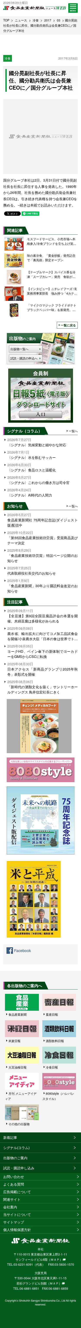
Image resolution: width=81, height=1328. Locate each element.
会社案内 (10, 1206)
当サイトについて (17, 1214)
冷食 (36, 20)
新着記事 (10, 1137)
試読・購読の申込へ (24, 358)
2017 (47, 20)
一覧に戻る (68, 325)
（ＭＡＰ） (55, 1259)
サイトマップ (13, 1222)
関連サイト (12, 1199)
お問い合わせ (13, 1176)
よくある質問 (13, 1184)
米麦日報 (14, 1041)
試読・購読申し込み (18, 1167)
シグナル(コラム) (16, 1147)
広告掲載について (17, 1191)
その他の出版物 (19, 1124)
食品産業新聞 (17, 1014)
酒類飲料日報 (55, 1041)
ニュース (21, 20)
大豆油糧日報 (17, 1067)
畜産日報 (52, 1014)
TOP (6, 20)
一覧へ (73, 431)
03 (58, 20)
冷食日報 (52, 1067)
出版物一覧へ (19, 349)
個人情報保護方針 (17, 1229)
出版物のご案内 (15, 1157)
